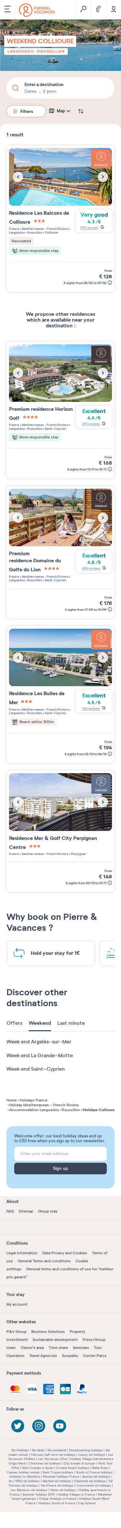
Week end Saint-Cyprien (35, 1069)
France (14, 229)
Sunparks (70, 1355)
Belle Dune (100, 1468)
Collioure (51, 232)
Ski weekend (56, 1450)
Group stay (47, 1211)
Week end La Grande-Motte (39, 1055)
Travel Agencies (43, 1355)
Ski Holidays (20, 1450)
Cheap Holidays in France (57, 1499)
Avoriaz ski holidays (96, 1476)
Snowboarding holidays (86, 1450)
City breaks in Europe (79, 1463)
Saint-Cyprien (55, 429)
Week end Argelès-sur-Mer (38, 1042)
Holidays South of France (56, 1503)
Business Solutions (48, 1331)
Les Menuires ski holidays (29, 1490)
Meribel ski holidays (57, 1481)
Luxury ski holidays (91, 1455)
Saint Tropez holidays (58, 1472)
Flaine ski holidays (63, 1490)
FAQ (10, 1211)
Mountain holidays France (61, 1476)
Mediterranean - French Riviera (44, 229)
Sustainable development (55, 1339)
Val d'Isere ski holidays (57, 1485)
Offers (14, 1023)
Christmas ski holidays (44, 1463)
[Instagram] (38, 1426)
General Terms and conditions (44, 1261)
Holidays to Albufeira (24, 1476)
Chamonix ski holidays (90, 1481)
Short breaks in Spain (37, 1468)
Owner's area (32, 1347)
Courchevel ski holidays (93, 1485)
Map (61, 111)
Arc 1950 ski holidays (24, 1481)
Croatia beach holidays (72, 1468)
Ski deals (38, 1450)
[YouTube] (59, 1426)
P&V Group (16, 1331)
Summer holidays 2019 (39, 1494)
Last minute (71, 1023)
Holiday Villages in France (76, 1494)
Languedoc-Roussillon (36, 51)
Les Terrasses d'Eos (52, 1459)
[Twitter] (17, 1426)
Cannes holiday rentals (23, 1472)
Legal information (21, 1253)
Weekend (40, 1023)
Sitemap (26, 1211)
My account (16, 1304)
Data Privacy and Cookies (64, 1253)
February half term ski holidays (53, 1455)
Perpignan (78, 854)
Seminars (81, 1347)
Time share (58, 1347)
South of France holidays (94, 1472)
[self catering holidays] (37, 10)
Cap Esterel (87, 1503)
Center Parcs (94, 1355)
